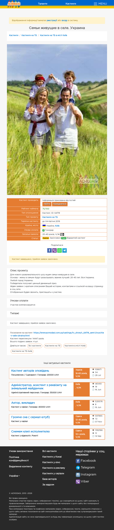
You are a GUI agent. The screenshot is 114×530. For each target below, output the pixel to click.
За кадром (48, 485)
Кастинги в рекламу (53, 468)
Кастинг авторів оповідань (30, 371)
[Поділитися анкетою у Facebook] (49, 250)
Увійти (47, 204)
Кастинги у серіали (53, 474)
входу (65, 20)
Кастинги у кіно (51, 462)
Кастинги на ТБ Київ (22, 351)
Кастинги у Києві (52, 457)
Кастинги (71, 4)
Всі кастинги (35, 346)
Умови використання (21, 451)
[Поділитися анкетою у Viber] (54, 250)
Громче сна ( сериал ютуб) (30, 417)
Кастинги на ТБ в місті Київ (53, 35)
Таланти (42, 4)
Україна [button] (13, 476)
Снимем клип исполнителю (30, 431)
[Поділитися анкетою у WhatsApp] (59, 250)
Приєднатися (59, 204)
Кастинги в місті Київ (75, 346)
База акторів (49, 479)
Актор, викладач (23, 403)
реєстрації (52, 20)
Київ (57, 226)
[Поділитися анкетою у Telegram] (64, 250)
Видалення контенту (20, 467)
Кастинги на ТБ (29, 35)
